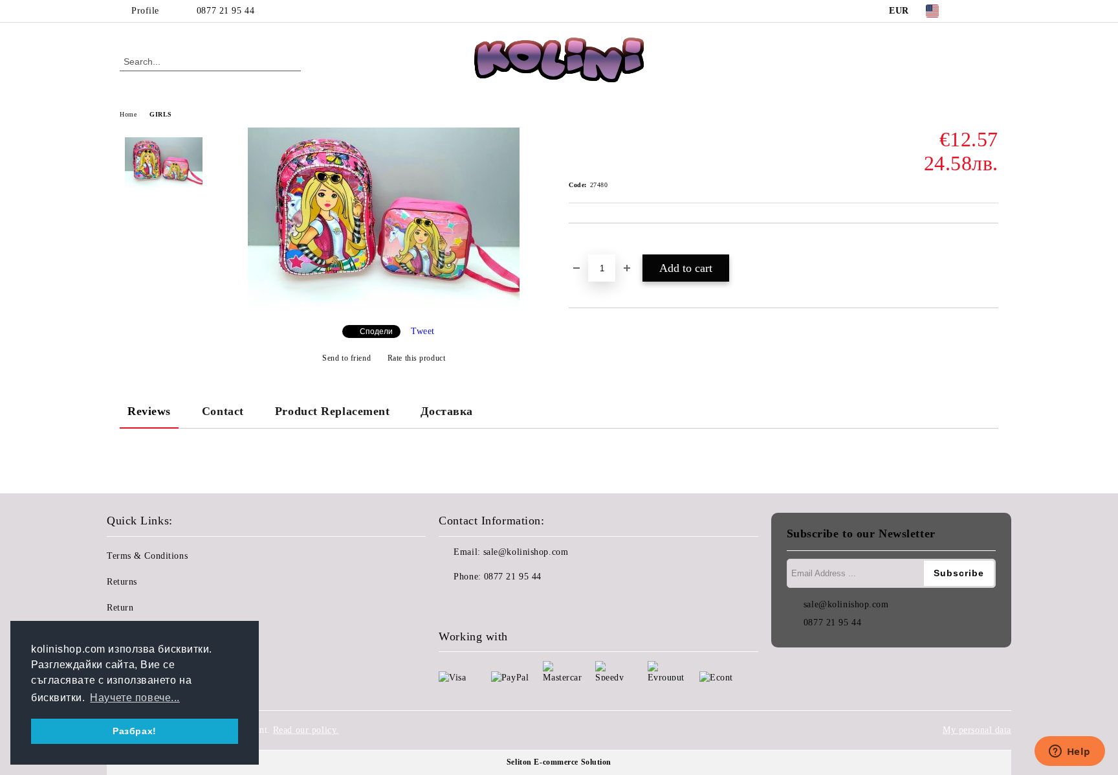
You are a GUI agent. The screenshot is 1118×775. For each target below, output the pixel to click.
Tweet (423, 331)
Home (128, 114)
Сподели (376, 331)
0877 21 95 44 (225, 11)
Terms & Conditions (147, 556)
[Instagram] (991, 11)
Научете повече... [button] (135, 697)
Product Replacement (332, 411)
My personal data (977, 730)
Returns (122, 582)
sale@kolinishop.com (526, 552)
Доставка (446, 411)
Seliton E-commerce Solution (559, 762)
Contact (223, 411)
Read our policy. (306, 730)
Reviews (149, 411)
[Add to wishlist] (593, 245)
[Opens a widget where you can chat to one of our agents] (1069, 752)
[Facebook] (972, 11)
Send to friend (346, 358)
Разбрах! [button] (134, 731)
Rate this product (416, 358)
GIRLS (160, 114)
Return (120, 607)
